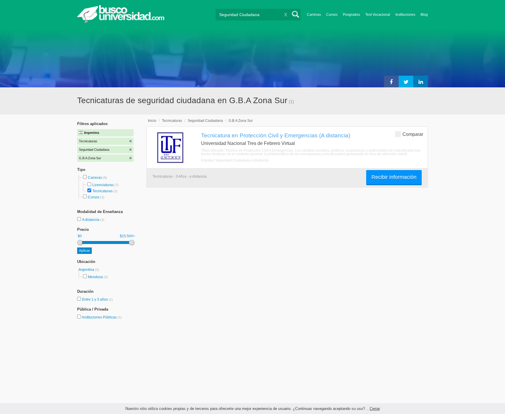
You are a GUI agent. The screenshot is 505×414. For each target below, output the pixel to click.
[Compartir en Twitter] (406, 81)
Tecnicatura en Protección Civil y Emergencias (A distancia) (275, 135)
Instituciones (405, 14)
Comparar (412, 134)
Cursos (332, 14)
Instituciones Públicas (102, 317)
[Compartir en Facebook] (391, 81)
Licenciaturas (103, 185)
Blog (424, 14)
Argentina (87, 270)
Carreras (314, 14)
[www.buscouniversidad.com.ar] (120, 22)
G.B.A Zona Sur (241, 121)
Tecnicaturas (102, 191)
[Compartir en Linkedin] (420, 81)
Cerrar (375, 408)
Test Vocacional (377, 14)
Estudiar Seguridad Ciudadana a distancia (235, 160)
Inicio (152, 121)
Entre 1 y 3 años (95, 299)
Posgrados (351, 14)
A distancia (91, 220)
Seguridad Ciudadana (205, 121)
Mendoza (95, 277)
